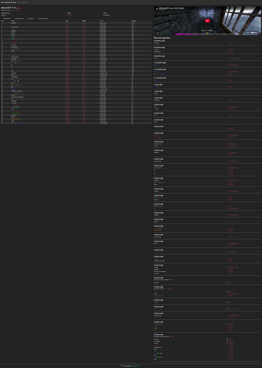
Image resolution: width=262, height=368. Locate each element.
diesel (137, 366)
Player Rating (24, 2)
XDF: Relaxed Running (8, 2)
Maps (19, 2)
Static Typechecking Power (136, 365)
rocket (133, 366)
